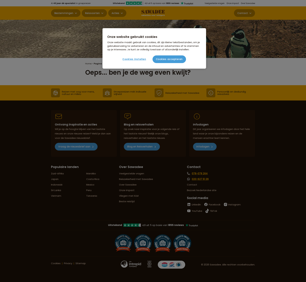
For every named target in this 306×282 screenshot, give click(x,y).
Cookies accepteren (169, 59)
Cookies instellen (134, 59)
